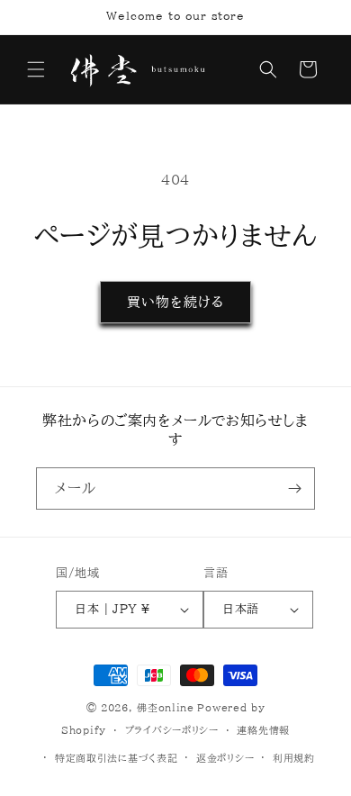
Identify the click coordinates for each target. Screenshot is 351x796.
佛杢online (165, 707)
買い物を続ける (175, 302)
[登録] (294, 488)
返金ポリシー (225, 758)
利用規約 (294, 758)
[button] (36, 69)
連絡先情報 (263, 730)
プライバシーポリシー (172, 730)
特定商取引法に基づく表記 (116, 758)
